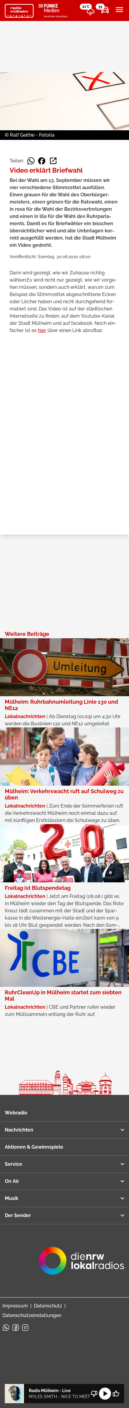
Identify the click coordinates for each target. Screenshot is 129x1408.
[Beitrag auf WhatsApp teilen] (30, 161)
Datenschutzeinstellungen (31, 1315)
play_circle (105, 1393)
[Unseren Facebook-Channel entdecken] (15, 1327)
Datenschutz (48, 1306)
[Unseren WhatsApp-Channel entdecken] (6, 1327)
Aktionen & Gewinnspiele (34, 1147)
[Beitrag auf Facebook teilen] (41, 161)
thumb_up (115, 1393)
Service (13, 1164)
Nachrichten (19, 1130)
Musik (11, 1198)
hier (42, 330)
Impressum (15, 1306)
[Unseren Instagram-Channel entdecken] (25, 1327)
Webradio (16, 1113)
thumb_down (94, 1393)
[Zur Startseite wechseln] (19, 10)
